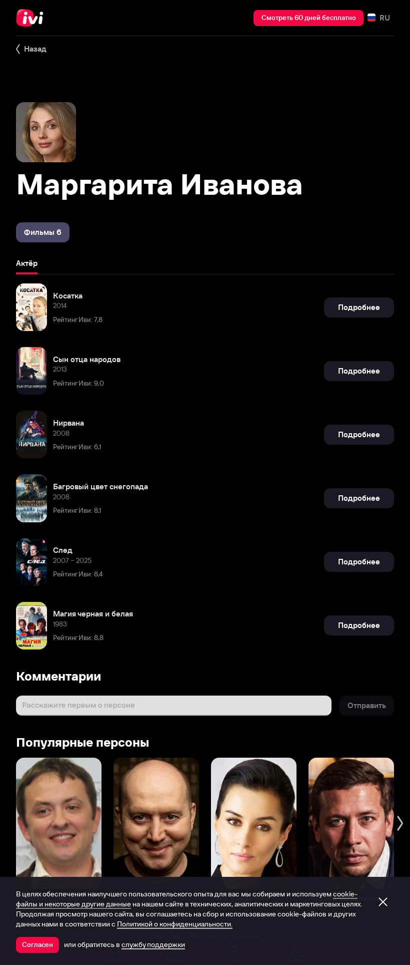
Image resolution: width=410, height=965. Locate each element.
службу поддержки (153, 944)
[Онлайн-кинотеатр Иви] (32, 18)
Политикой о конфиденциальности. (174, 924)
